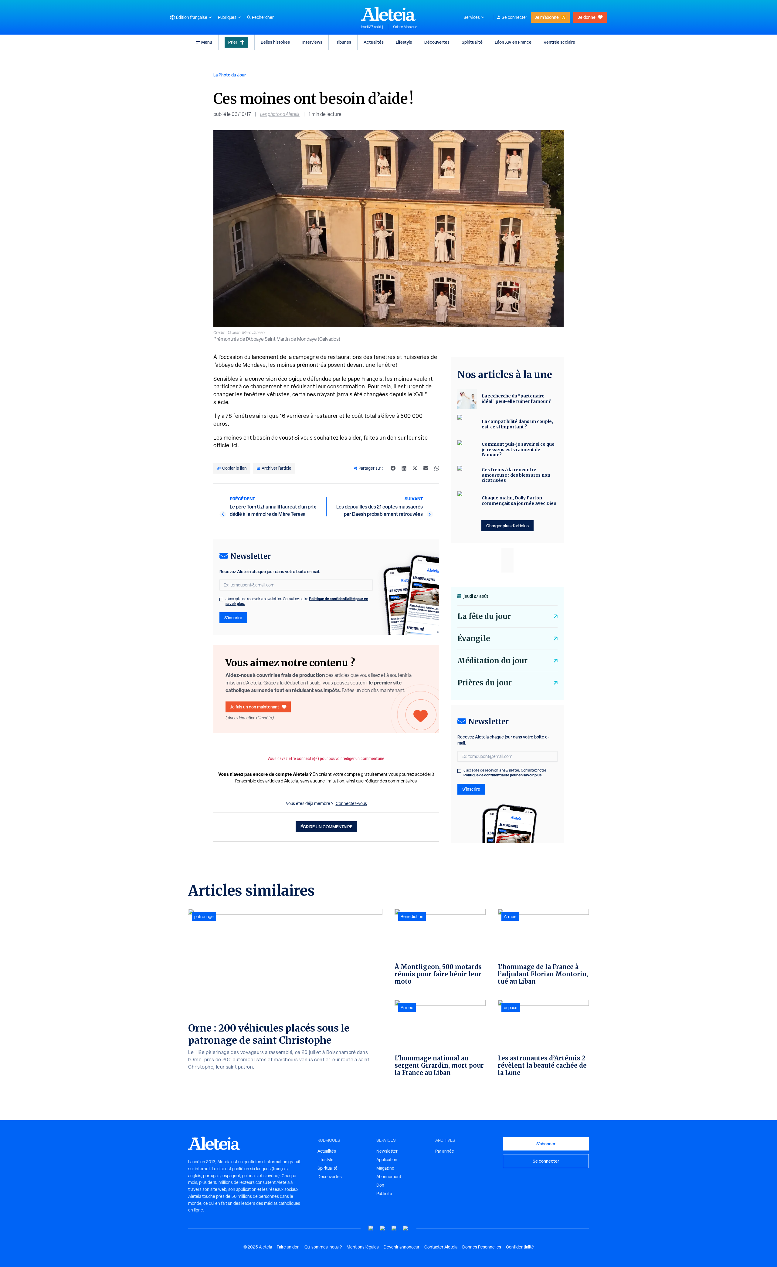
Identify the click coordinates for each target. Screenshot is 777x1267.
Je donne (586, 17)
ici (235, 445)
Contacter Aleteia (440, 1247)
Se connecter (514, 17)
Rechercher (263, 17)
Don (380, 1185)
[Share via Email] (425, 468)
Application (386, 1159)
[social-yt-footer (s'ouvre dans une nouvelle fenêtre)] (371, 1228)
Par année (444, 1151)
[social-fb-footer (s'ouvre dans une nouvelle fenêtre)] (382, 1228)
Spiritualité (472, 42)
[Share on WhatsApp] (436, 468)
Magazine (385, 1168)
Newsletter (387, 1151)
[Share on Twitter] (414, 468)
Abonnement (388, 1176)
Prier (232, 42)
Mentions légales (363, 1247)
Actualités (374, 42)
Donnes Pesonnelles (481, 1247)
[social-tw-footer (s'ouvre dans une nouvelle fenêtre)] (394, 1228)
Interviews (312, 42)
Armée (407, 1007)
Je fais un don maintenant (254, 707)
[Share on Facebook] (393, 468)
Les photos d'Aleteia (280, 114)
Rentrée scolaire (559, 42)
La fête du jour (484, 616)
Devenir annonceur (401, 1247)
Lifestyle (404, 42)
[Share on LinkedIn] (404, 468)
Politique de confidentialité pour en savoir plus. (503, 775)
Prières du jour (484, 683)
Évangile (473, 638)
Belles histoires (275, 42)
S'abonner (545, 1144)
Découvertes (437, 42)
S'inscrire (233, 617)
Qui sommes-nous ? (323, 1247)
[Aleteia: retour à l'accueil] (388, 14)
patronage (204, 916)
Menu (206, 42)
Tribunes (343, 42)
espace (510, 1007)
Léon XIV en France (513, 42)
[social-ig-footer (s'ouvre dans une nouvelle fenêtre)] (406, 1228)
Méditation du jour (492, 660)
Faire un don (288, 1247)
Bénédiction (412, 916)
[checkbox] (221, 599)
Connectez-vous (351, 803)
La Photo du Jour (229, 75)
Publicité (384, 1193)
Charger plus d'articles (507, 526)
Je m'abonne (546, 17)
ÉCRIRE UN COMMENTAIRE (326, 826)
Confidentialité (520, 1247)
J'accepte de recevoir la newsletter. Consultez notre (297, 601)
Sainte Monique (405, 27)
